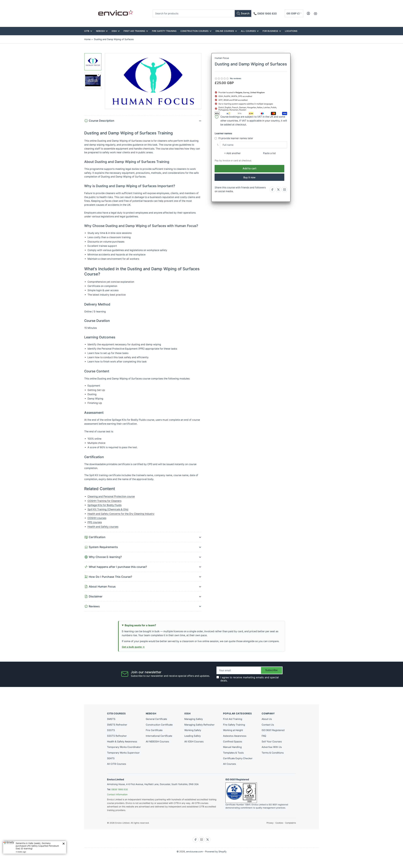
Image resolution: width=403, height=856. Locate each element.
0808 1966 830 (119, 789)
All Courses (248, 31)
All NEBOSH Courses (157, 741)
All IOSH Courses (194, 741)
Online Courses (224, 31)
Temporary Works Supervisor (123, 752)
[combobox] (202, 13)
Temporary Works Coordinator (124, 747)
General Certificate (156, 719)
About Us (267, 719)
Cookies (279, 823)
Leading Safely (192, 735)
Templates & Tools (233, 752)
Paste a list (269, 153)
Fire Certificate (154, 730)
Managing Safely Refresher (199, 724)
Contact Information (117, 794)
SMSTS (111, 719)
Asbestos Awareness (234, 735)
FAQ (264, 735)
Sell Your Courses (272, 741)
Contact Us (268, 724)
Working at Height (233, 730)
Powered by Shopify (216, 851)
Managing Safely (193, 719)
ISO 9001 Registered (273, 730)
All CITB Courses (116, 763)
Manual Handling (232, 747)
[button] (222, 78)
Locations (291, 31)
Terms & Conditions (273, 752)
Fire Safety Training (164, 31)
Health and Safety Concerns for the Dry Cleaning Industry (121, 513)
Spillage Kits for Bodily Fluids (105, 505)
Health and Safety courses (103, 526)
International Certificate (159, 735)
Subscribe (271, 670)
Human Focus (222, 58)
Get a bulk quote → (133, 646)
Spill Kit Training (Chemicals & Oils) (108, 509)
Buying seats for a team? (140, 625)
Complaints (290, 823)
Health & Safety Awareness (122, 741)
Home (87, 39)
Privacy (270, 823)
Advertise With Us (272, 747)
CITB (86, 31)
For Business (270, 31)
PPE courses (95, 522)
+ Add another (232, 153)
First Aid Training (134, 31)
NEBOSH (100, 31)
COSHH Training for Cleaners (104, 500)
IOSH (114, 31)
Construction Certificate (159, 724)
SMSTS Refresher (117, 724)
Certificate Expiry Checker (238, 758)
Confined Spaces (232, 741)
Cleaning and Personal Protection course (111, 496)
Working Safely (192, 730)
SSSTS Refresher (117, 735)
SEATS (111, 758)
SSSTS (111, 730)
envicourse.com (194, 851)
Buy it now (249, 177)
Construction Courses (194, 31)
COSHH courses (97, 518)
